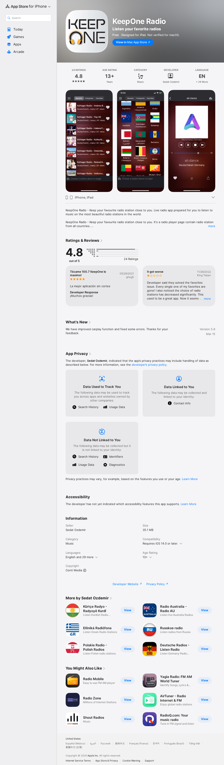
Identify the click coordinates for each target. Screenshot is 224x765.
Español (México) (75, 743)
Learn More (190, 479)
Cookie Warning (131, 761)
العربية (93, 743)
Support (149, 761)
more (211, 226)
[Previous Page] (61, 76)
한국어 (156, 743)
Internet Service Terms (78, 761)
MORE (207, 298)
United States (73, 739)
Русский (105, 743)
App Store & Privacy (106, 761)
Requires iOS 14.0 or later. (160, 543)
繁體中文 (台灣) (74, 747)
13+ (145, 557)
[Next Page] (220, 76)
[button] (28, 29)
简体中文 (120, 743)
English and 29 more (80, 557)
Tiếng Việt (194, 743)
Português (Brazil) (174, 743)
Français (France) (138, 743)
